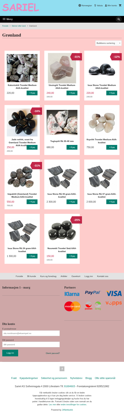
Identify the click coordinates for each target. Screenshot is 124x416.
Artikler (64, 276)
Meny (9, 19)
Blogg (88, 378)
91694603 (69, 386)
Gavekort (76, 276)
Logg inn (89, 276)
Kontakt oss (102, 276)
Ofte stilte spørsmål (105, 378)
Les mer (53, 404)
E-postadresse (9, 329)
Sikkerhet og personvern (54, 378)
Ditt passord (8, 340)
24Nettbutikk (67, 410)
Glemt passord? (53, 353)
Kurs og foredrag (48, 276)
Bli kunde (31, 276)
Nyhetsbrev (76, 378)
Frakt (14, 378)
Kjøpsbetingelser (29, 378)
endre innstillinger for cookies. (74, 404)
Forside (5, 26)
